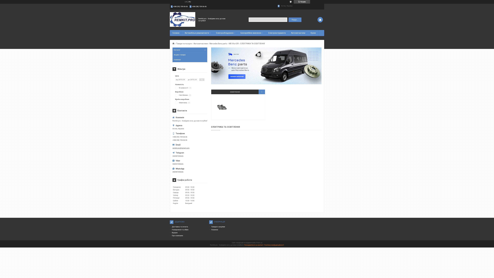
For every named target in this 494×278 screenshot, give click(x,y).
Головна (175, 33)
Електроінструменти (277, 33)
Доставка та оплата (180, 227)
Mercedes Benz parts (218, 44)
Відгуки (175, 233)
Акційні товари (180, 55)
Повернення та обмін (180, 230)
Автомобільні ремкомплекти (197, 33)
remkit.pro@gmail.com (181, 148)
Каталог (177, 50)
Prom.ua (259, 243)
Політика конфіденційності (274, 245)
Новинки (177, 60)
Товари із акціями (218, 227)
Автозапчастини (298, 33)
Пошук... (295, 20)
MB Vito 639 (234, 44)
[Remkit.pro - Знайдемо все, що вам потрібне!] (182, 19)
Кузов (313, 33)
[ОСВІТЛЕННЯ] (222, 107)
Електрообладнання (224, 33)
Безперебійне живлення (251, 33)
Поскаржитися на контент (253, 245)
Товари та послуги (184, 44)
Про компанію (177, 236)
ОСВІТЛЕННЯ (235, 92)
